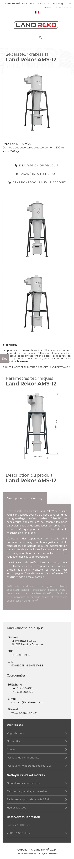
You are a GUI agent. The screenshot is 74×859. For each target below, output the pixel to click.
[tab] (25, 498)
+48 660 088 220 (22, 691)
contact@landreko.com (27, 702)
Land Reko (41, 849)
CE (65, 573)
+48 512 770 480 (22, 688)
